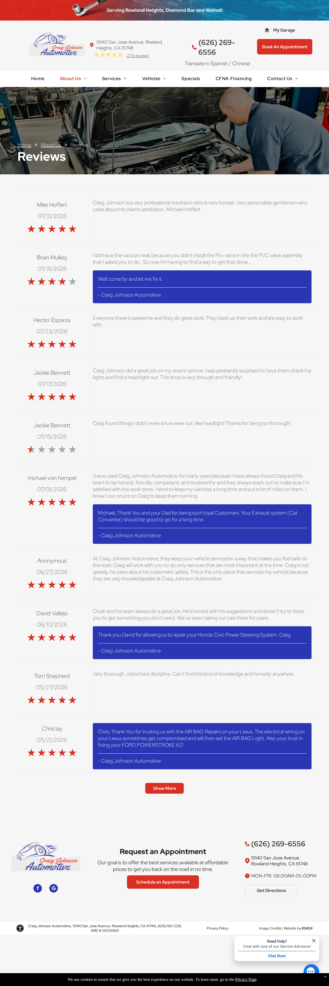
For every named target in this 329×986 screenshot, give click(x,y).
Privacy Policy (217, 928)
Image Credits (270, 928)
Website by (292, 928)
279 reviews (138, 55)
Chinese (241, 63)
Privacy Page (246, 979)
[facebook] (37, 889)
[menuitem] (37, 79)
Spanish (219, 63)
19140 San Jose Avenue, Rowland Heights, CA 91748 (129, 45)
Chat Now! (277, 956)
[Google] (53, 889)
